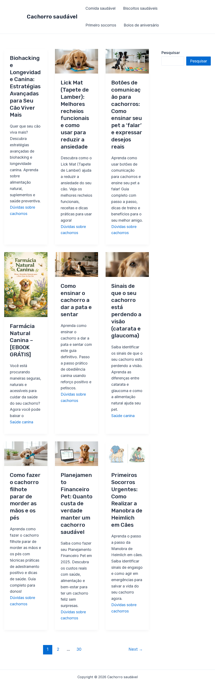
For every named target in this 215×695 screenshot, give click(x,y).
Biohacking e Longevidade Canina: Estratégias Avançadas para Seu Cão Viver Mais (25, 86)
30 (78, 649)
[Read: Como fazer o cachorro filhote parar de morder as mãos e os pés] (25, 453)
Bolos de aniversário (141, 25)
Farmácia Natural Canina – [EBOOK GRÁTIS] (22, 340)
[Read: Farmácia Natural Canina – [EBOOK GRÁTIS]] (25, 284)
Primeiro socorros (100, 25)
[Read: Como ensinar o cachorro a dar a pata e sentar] (76, 264)
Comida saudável (100, 8)
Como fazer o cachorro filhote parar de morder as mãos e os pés (25, 496)
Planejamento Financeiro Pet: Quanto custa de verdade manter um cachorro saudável (76, 503)
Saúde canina (21, 422)
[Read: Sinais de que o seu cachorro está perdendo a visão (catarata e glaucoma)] (127, 264)
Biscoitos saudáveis (140, 8)
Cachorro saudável (52, 16)
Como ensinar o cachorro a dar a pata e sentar (76, 300)
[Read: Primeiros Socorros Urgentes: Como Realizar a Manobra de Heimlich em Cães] (127, 453)
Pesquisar (198, 61)
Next (135, 649)
